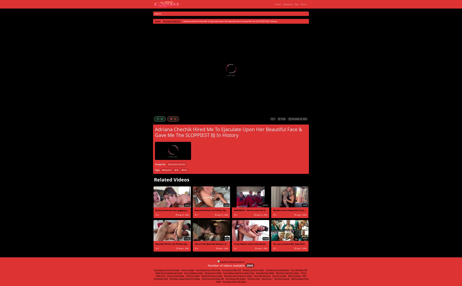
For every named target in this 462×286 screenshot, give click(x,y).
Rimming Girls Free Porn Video (238, 276)
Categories (288, 4)
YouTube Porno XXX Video (277, 270)
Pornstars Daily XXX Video (234, 281)
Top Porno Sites (279, 276)
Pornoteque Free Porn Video (167, 270)
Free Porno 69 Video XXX (213, 278)
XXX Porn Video (193, 276)
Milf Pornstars (294, 276)
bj (177, 170)
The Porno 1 (267, 278)
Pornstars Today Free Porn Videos (184, 278)
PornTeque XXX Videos (235, 278)
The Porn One (253, 278)
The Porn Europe (282, 278)
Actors (304, 4)
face (185, 170)
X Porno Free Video (175, 276)
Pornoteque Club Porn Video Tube (238, 273)
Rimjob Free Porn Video (212, 276)
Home (278, 4)
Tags (297, 4)
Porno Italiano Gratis (193, 273)
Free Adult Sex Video (265, 273)
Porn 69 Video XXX (299, 270)
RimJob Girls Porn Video (253, 270)
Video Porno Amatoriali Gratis (169, 273)
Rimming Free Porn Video (287, 273)
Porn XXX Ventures (262, 276)
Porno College (187, 270)
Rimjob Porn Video (213, 273)
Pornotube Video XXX (231, 270)
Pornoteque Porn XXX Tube (208, 270)
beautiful (167, 170)
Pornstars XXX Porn (178, 164)
